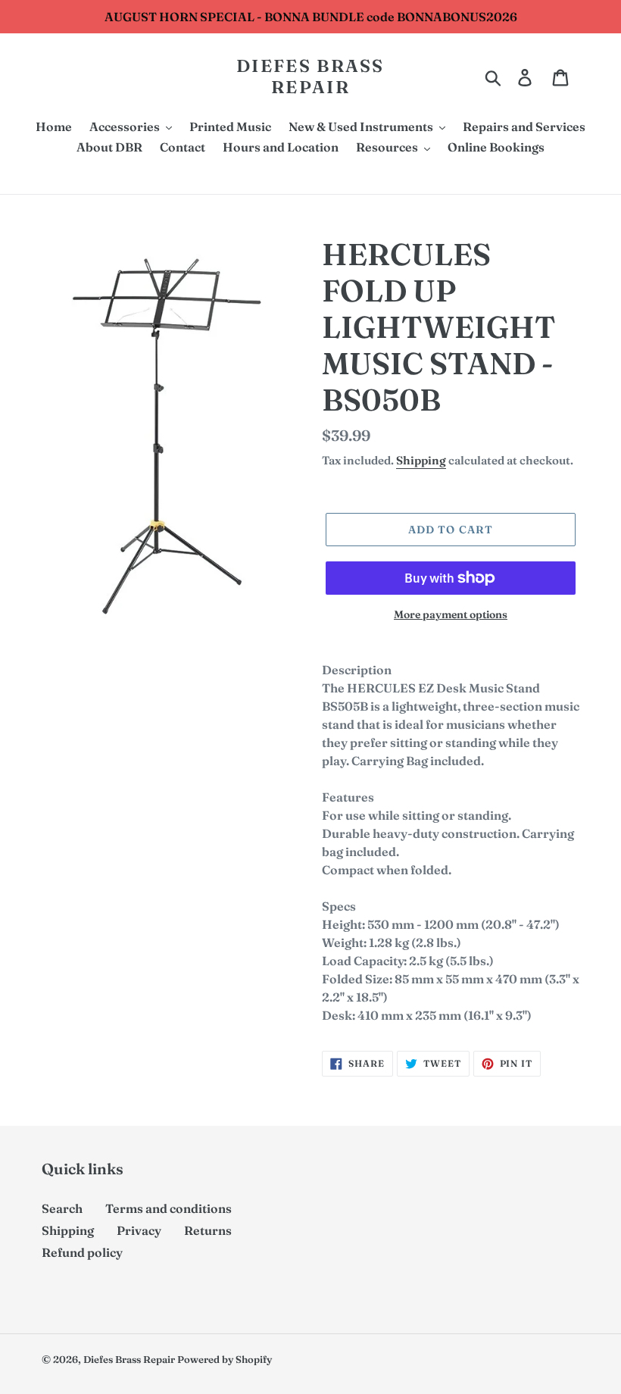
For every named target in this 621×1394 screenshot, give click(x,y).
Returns (208, 1230)
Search (62, 1208)
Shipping (421, 460)
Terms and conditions (168, 1208)
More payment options (450, 614)
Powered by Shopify (224, 1359)
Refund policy (82, 1252)
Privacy (139, 1230)
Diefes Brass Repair (310, 77)
